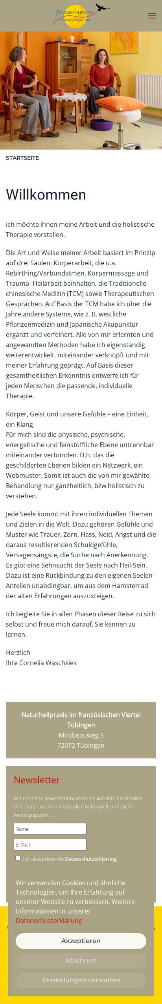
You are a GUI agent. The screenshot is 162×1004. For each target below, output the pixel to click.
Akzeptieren (81, 941)
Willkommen (46, 194)
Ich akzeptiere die (69, 858)
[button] (152, 15)
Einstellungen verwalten (81, 980)
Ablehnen (81, 960)
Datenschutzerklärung (91, 858)
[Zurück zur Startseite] (81, 15)
